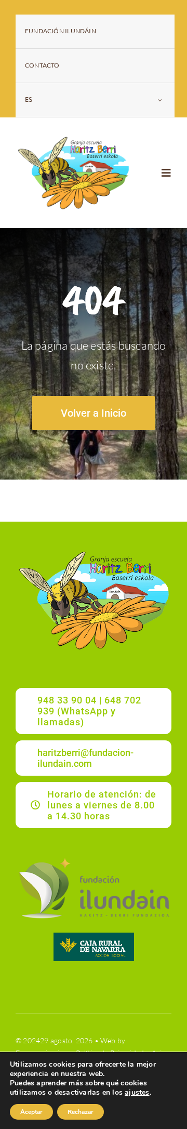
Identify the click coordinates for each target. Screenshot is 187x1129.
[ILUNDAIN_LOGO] (93, 856)
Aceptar (31, 1112)
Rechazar (81, 1112)
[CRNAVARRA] (94, 936)
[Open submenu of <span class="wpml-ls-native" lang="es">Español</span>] (160, 100)
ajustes (137, 1092)
